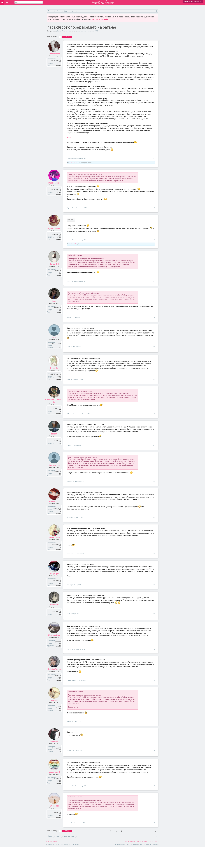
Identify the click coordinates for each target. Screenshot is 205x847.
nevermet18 (54, 772)
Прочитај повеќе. (100, 19)
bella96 (54, 434)
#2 (154, 208)
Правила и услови (136, 844)
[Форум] (6, 2)
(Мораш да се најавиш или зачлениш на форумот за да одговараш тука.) (134, 831)
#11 (154, 518)
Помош (138, 841)
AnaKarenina (81, 31)
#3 (154, 240)
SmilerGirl (54, 806)
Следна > (68, 37)
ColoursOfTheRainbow (54, 400)
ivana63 (54, 700)
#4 (154, 281)
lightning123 (54, 465)
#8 (154, 414)
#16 (154, 680)
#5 (154, 317)
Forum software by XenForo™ (63, 844)
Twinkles (54, 741)
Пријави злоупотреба (122, 844)
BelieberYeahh (54, 669)
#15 (154, 649)
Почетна (144, 841)
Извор (69, 137)
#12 (154, 554)
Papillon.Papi (54, 183)
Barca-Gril (54, 264)
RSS (158, 841)
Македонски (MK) (51, 841)
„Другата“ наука (61, 31)
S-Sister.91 (72, 244)
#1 (154, 158)
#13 (154, 585)
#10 (154, 481)
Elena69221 (54, 501)
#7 (154, 379)
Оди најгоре (153, 841)
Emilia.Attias (54, 538)
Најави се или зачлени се (192, 1)
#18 (154, 750)
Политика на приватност (151, 844)
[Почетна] (2, 2)
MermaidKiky (54, 635)
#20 (154, 823)
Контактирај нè (130, 841)
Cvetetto (54, 368)
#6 (154, 346)
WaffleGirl (54, 605)
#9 (154, 445)
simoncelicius (74, 163)
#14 (154, 614)
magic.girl (54, 574)
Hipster (54, 301)
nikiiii (54, 337)
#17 (154, 721)
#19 (154, 786)
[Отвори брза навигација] (157, 11)
